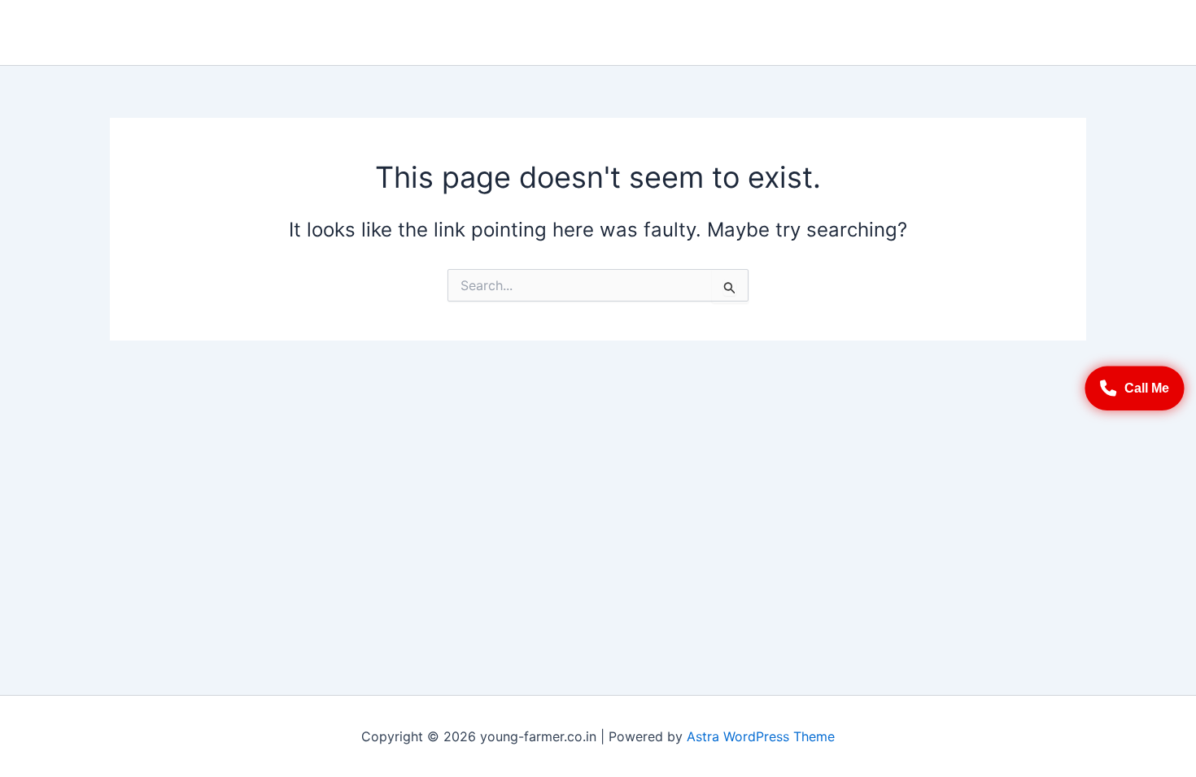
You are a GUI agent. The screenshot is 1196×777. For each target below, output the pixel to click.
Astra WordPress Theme (761, 736)
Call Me (1147, 387)
